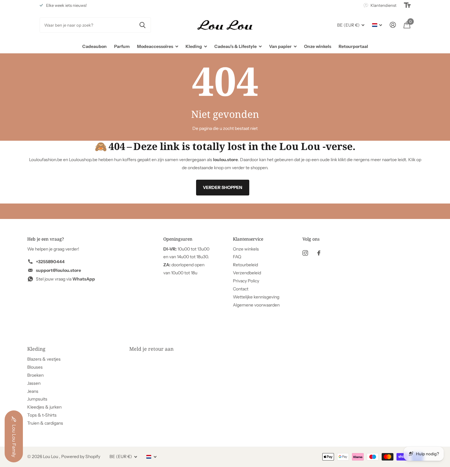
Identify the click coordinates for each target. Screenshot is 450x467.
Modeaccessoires (155, 46)
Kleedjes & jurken (44, 407)
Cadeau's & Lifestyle (235, 46)
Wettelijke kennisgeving (256, 297)
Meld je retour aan (151, 348)
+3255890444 (50, 261)
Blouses (35, 367)
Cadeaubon (94, 46)
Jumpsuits (37, 399)
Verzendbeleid (247, 273)
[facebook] (318, 253)
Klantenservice (248, 239)
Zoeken (142, 25)
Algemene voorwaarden (256, 305)
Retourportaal (353, 46)
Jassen (34, 383)
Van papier (280, 46)
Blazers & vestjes (44, 359)
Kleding (194, 46)
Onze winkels (317, 46)
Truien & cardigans (45, 423)
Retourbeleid (245, 265)
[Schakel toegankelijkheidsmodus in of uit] (407, 5)
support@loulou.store (58, 270)
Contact (240, 289)
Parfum (122, 46)
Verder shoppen (222, 187)
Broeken (35, 375)
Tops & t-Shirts (42, 415)
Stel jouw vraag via (65, 279)
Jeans (32, 391)
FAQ (237, 256)
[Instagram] (305, 253)
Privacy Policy (246, 281)
